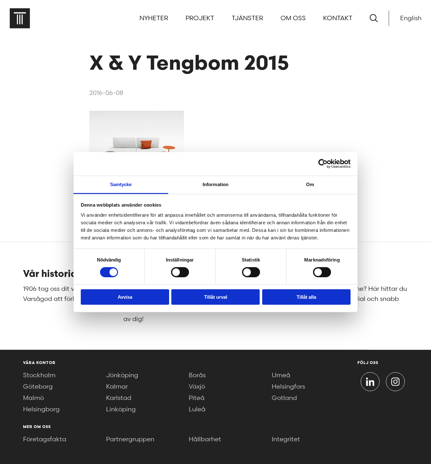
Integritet (286, 439)
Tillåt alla (306, 297)
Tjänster (247, 18)
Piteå (196, 398)
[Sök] (374, 18)
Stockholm (39, 375)
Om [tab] (310, 184)
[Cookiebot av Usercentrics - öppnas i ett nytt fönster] (323, 163)
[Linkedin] (370, 381)
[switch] (180, 272)
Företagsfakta (44, 439)
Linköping (121, 409)
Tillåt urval (215, 297)
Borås (197, 375)
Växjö (197, 387)
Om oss (293, 18)
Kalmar (117, 387)
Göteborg (38, 387)
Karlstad (118, 398)
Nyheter (153, 18)
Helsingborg (41, 409)
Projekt (200, 18)
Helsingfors (288, 387)
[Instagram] (395, 381)
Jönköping (122, 375)
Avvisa (125, 297)
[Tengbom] (19, 18)
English (411, 18)
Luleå (197, 409)
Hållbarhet (205, 439)
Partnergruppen (130, 439)
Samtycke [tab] (121, 184)
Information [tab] (215, 184)
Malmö (33, 398)
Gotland (284, 398)
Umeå (281, 375)
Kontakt (337, 18)
